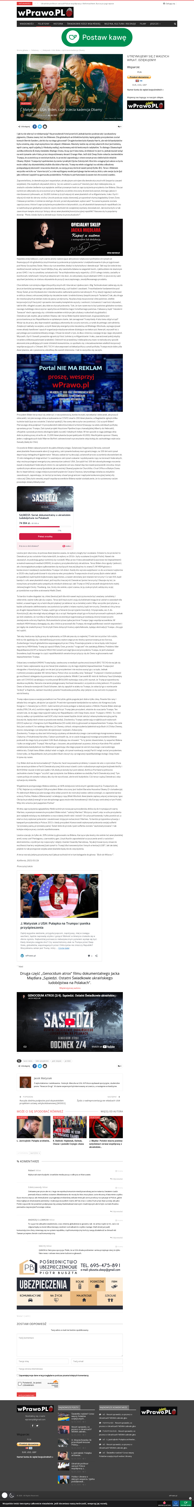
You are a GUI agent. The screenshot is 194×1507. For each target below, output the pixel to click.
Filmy (143, 23)
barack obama (27, 1061)
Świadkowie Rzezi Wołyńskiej (83, 23)
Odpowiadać (117, 1179)
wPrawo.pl (173, 1495)
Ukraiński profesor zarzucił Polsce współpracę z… (79, 1466)
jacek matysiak (56, 1061)
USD (139, 84)
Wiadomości (27, 23)
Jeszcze (154, 23)
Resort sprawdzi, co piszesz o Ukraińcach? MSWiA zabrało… (81, 1429)
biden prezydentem (42, 1061)
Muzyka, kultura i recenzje (120, 23)
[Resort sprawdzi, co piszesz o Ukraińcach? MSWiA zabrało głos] (63, 1430)
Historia (58, 23)
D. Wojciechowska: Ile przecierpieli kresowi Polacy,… (81, 1442)
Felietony (43, 23)
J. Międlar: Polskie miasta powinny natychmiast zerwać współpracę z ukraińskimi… (105, 1143)
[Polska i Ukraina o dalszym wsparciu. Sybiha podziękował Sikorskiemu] (63, 1480)
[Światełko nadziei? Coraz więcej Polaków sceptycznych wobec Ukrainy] (63, 1417)
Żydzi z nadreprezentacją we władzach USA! (98, 1100)
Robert (31, 1170)
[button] (8, 1495)
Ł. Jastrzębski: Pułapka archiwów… (33, 1140)
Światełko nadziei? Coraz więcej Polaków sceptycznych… (82, 1416)
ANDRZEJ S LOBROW (38, 1219)
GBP (145, 84)
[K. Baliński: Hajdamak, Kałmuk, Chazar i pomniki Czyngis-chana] (70, 1127)
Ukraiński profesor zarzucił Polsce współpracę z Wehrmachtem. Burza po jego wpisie (77, 3)
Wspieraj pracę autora (69, 988)
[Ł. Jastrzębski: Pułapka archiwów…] (33, 1127)
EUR (134, 84)
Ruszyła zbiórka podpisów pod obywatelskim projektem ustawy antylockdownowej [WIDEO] (42, 1102)
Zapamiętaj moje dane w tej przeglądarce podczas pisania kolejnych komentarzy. (54, 1375)
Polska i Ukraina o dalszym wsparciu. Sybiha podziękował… (83, 1479)
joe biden (68, 1061)
